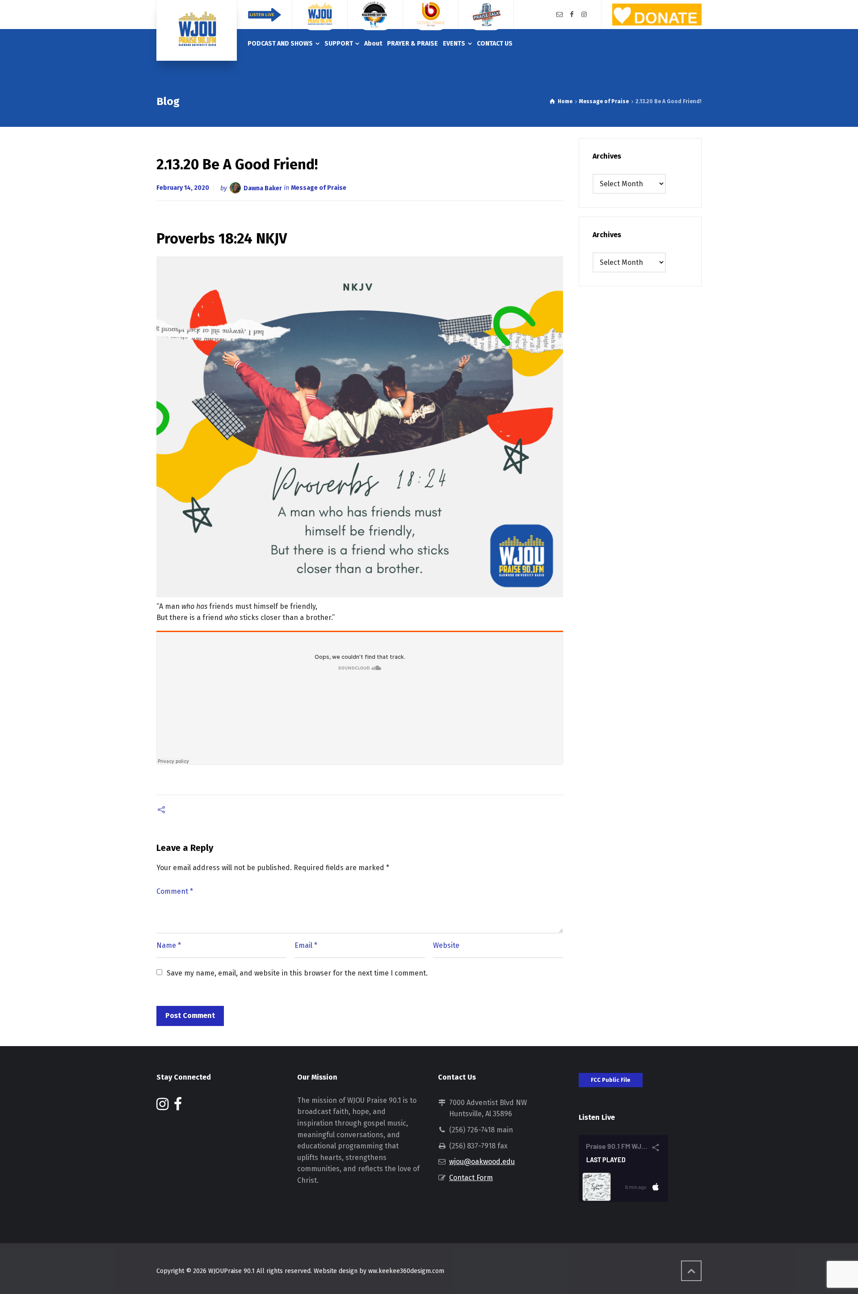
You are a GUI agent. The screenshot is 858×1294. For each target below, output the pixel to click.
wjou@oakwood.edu (482, 1161)
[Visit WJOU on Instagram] (162, 1106)
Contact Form (471, 1177)
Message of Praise (318, 188)
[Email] (559, 14)
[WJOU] (196, 30)
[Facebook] (572, 14)
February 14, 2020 (182, 188)
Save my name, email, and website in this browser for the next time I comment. (297, 973)
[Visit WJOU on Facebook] (178, 1106)
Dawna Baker (263, 188)
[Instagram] (584, 14)
